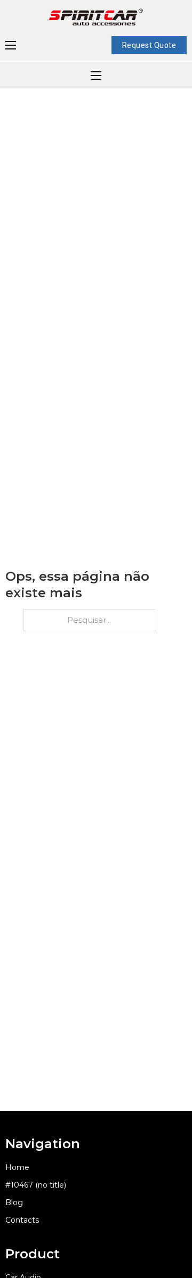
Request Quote (149, 45)
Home (17, 1167)
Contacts (22, 1220)
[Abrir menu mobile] (10, 45)
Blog (14, 1202)
